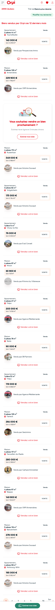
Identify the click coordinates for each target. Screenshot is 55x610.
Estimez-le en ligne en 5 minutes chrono (27, 129)
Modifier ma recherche (42, 15)
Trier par (31, 9)
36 (43, 601)
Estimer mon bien (29, 605)
